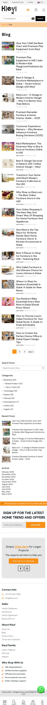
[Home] (23, 700)
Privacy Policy (7, 636)
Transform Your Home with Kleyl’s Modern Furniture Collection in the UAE (28, 179)
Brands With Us (8, 619)
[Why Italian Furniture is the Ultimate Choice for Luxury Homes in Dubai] (8, 270)
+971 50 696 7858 (12, 594)
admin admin (20, 155)
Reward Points (18, 2)
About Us (6, 629)
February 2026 (8, 472)
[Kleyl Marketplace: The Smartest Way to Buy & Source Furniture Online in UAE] (8, 146)
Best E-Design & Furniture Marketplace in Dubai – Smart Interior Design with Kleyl (29, 82)
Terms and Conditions (11, 639)
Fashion (7, 394)
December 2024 (9, 474)
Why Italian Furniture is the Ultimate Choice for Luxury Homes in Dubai (29, 270)
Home (4, 25)
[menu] (5, 701)
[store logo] (9, 10)
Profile (30, 2)
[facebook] (20, 568)
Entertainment (10, 402)
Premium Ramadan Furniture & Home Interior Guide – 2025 (28, 115)
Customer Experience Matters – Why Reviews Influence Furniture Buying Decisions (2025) (29, 131)
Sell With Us (7, 612)
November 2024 (8, 477)
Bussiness (8, 380)
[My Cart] (36, 9)
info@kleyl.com (11, 598)
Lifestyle (7, 398)
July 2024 (6, 487)
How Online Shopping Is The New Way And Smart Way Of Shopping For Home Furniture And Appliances (29, 215)
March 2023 (7, 494)
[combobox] (19, 18)
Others (7, 405)
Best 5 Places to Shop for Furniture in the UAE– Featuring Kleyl (28, 255)
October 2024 (8, 479)
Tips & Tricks (10, 387)
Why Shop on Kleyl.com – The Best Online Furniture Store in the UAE (29, 197)
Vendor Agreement (10, 615)
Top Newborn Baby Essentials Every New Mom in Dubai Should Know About (28, 303)
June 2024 (6, 489)
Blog (3, 632)
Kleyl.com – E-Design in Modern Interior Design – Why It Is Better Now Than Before (29, 99)
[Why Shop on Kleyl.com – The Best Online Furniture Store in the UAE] (8, 195)
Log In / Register (9, 650)
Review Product (12, 383)
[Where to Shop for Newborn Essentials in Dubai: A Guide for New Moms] (8, 284)
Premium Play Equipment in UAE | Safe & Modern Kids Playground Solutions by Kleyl (29, 63)
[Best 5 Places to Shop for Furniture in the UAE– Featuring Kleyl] (8, 256)
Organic (7, 409)
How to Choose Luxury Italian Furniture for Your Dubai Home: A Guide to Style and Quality (29, 320)
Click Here (21, 546)
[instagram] (27, 568)
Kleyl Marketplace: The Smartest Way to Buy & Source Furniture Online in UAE (29, 148)
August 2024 (7, 484)
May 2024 (6, 492)
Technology (8, 391)
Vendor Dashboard (9, 608)
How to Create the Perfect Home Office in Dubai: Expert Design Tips (29, 337)
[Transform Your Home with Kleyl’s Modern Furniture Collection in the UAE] (8, 178)
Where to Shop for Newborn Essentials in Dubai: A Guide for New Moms (29, 286)
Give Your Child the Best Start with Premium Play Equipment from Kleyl (29, 46)
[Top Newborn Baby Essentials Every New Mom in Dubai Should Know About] (8, 301)
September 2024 (9, 482)
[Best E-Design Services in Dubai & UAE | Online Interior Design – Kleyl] (8, 163)
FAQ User (6, 653)
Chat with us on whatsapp (23, 561)
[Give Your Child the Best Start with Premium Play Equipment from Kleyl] (8, 46)
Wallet (5, 2)
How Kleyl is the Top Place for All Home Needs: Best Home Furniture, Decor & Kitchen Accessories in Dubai (29, 237)
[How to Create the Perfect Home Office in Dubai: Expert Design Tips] (8, 336)
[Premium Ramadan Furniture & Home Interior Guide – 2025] (8, 115)
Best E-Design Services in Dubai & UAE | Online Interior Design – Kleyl (29, 163)
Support (5, 656)
